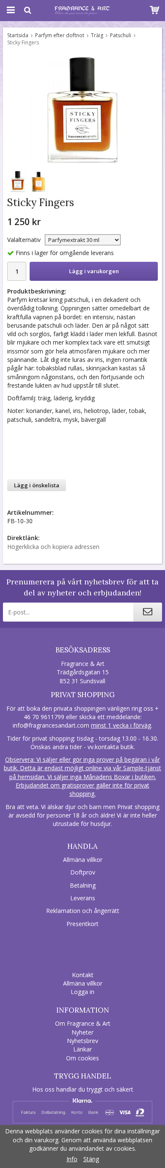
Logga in (82, 992)
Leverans (82, 898)
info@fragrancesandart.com (51, 725)
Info (71, 1159)
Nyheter (83, 1032)
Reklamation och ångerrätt (82, 911)
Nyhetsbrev (82, 1041)
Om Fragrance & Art (82, 1023)
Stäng (91, 1159)
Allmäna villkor (82, 860)
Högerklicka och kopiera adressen (53, 547)
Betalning (83, 885)
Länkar (82, 1049)
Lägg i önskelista (36, 485)
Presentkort (82, 924)
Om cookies (82, 1058)
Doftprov (82, 872)
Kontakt (83, 975)
